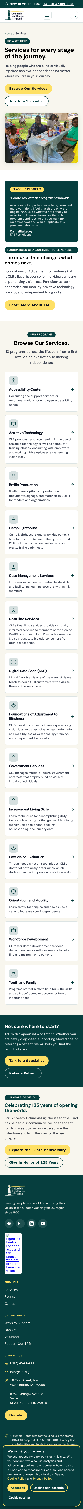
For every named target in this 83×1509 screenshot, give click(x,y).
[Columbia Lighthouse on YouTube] (42, 1223)
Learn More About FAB (30, 305)
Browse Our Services (28, 88)
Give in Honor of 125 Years (33, 1162)
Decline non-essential (49, 1488)
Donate (10, 1330)
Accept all (18, 1488)
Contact (11, 1303)
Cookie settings (20, 1498)
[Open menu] (47, 15)
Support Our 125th (19, 1343)
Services (11, 1290)
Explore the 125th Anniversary (37, 1150)
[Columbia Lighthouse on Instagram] (20, 1223)
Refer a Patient (23, 1073)
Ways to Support (17, 1323)
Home (8, 33)
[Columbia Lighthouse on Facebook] (9, 1223)
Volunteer (12, 1337)
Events (10, 1297)
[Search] (74, 15)
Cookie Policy (16, 1479)
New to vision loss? (42, 3)
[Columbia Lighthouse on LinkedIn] (31, 1223)
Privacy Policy (43, 1479)
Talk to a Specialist (26, 101)
